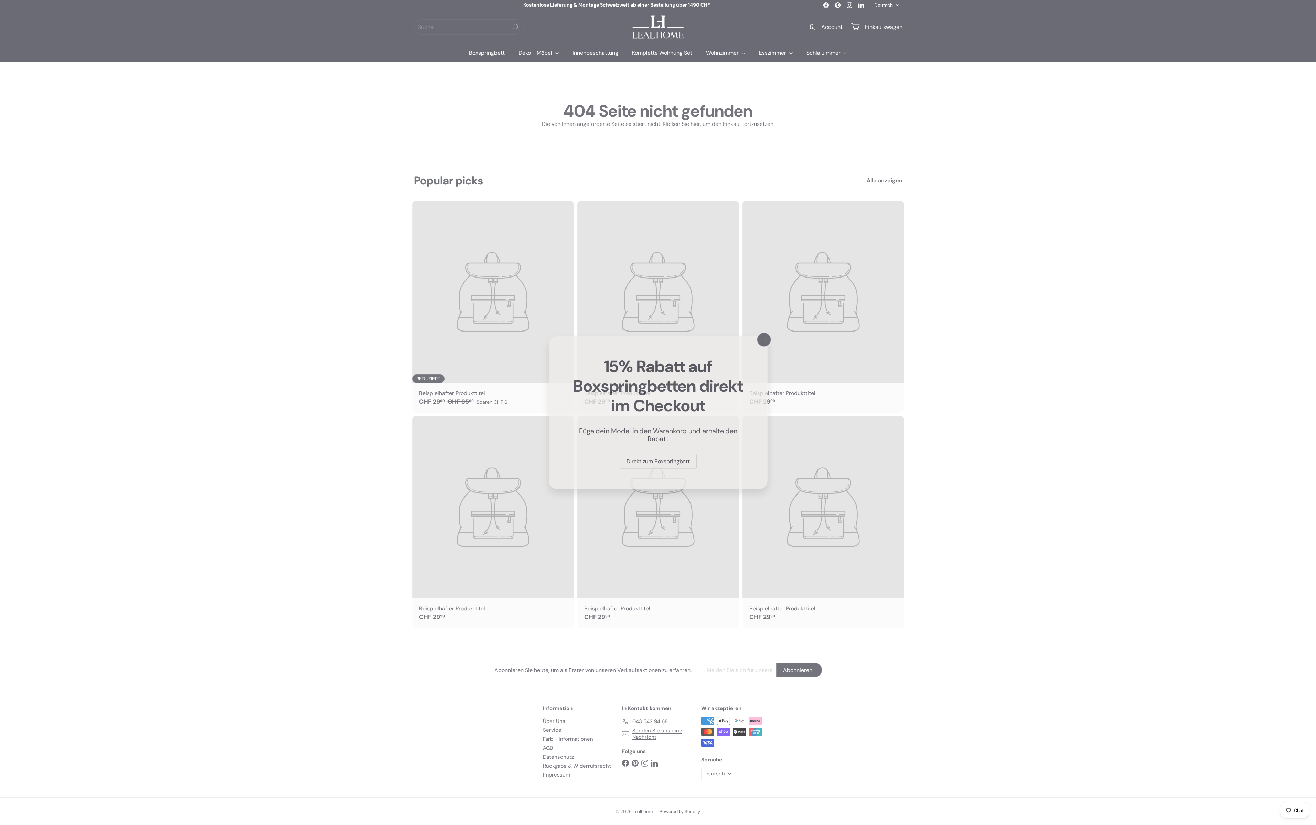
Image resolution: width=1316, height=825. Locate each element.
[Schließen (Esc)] (765, 339)
